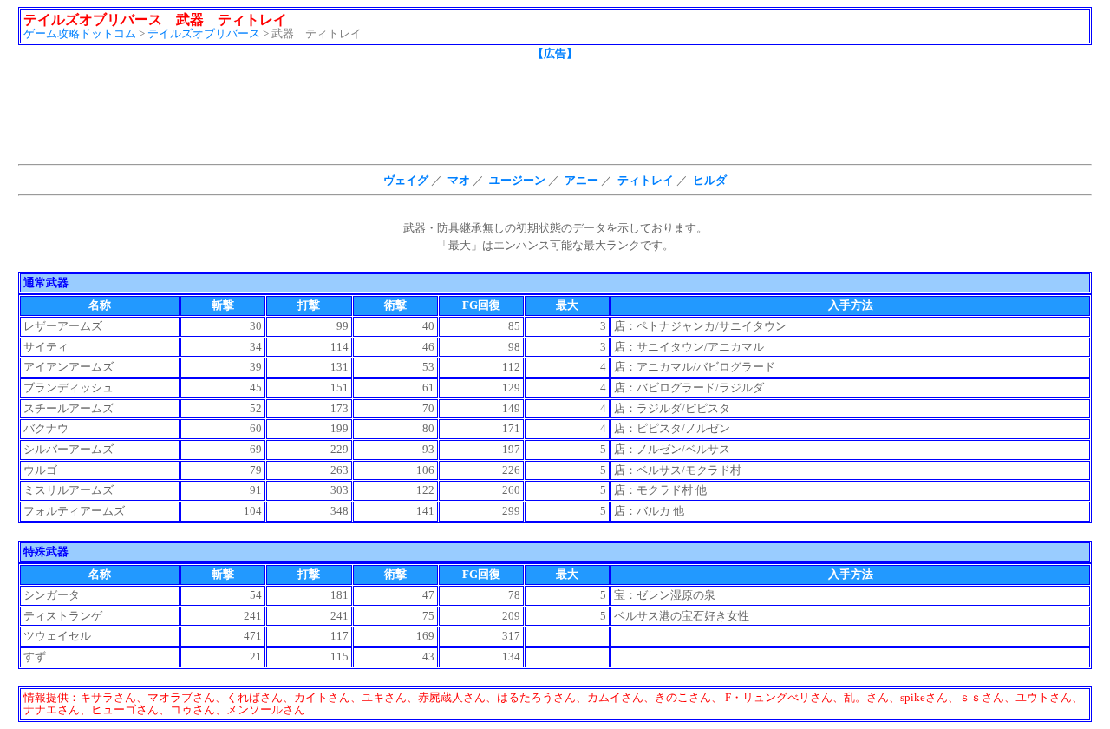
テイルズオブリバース (203, 33)
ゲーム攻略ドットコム (79, 33)
